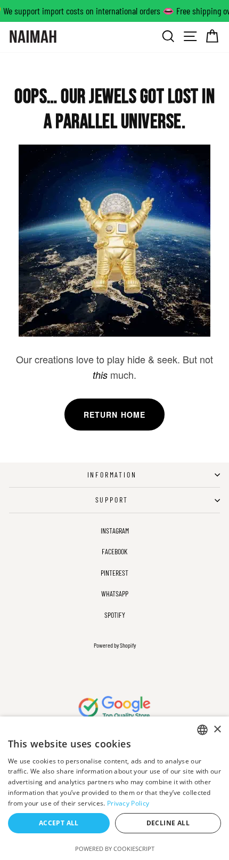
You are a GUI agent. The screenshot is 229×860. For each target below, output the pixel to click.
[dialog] (114, 788)
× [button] (217, 730)
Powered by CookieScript (114, 849)
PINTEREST (114, 572)
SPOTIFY (114, 614)
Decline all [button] (168, 822)
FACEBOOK (114, 551)
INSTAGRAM (115, 530)
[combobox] (202, 729)
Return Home (114, 414)
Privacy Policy (128, 803)
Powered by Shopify (115, 645)
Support (112, 499)
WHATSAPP (114, 593)
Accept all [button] (59, 822)
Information (112, 474)
